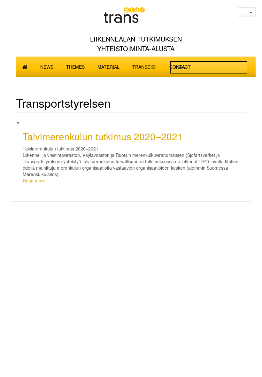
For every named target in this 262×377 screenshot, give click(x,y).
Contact (180, 67)
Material (108, 67)
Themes (75, 67)
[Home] (136, 17)
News (46, 67)
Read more (34, 180)
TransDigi (144, 67)
